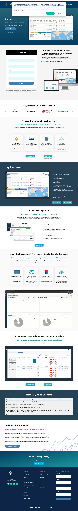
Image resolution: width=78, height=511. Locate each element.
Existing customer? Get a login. (47, 158)
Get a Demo (10, 28)
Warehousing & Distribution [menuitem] (29, 482)
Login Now (48, 156)
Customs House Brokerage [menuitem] (29, 485)
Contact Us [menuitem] (26, 495)
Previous (5, 111)
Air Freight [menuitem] (26, 477)
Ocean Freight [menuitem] (26, 474)
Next (72, 111)
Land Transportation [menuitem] (28, 479)
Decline (59, 13)
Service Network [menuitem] (43, 487)
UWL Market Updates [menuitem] (44, 474)
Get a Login (10, 32)
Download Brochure (12, 446)
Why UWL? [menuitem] (42, 485)
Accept (50, 13)
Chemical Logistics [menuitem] (27, 487)
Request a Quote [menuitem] (27, 498)
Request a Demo (69, 4)
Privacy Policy (50, 507)
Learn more (39, 245)
